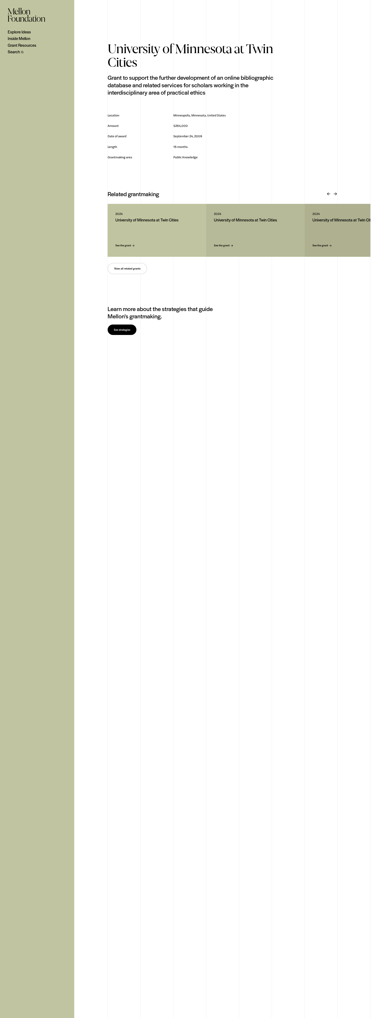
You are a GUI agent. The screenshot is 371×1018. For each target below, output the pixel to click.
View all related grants (127, 268)
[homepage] (26, 15)
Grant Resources (22, 45)
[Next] (335, 194)
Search (14, 51)
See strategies (122, 330)
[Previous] (328, 194)
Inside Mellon (19, 38)
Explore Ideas (19, 31)
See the (123, 245)
